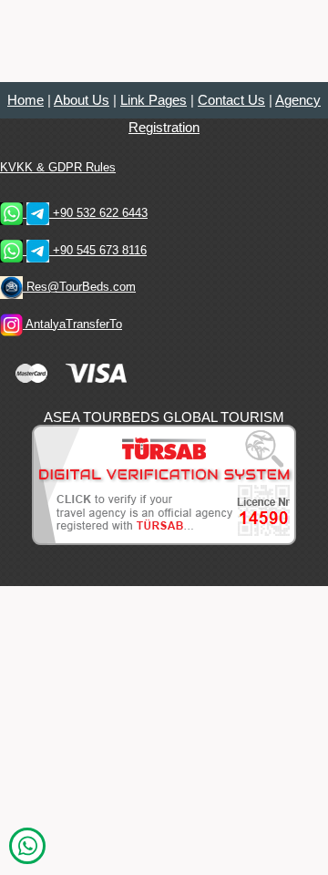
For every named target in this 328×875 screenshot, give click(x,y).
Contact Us (231, 100)
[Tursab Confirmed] (164, 483)
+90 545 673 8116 (98, 250)
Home (25, 100)
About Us (81, 100)
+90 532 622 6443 (98, 213)
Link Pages (153, 100)
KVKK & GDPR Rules (58, 167)
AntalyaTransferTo (72, 324)
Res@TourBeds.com (79, 286)
